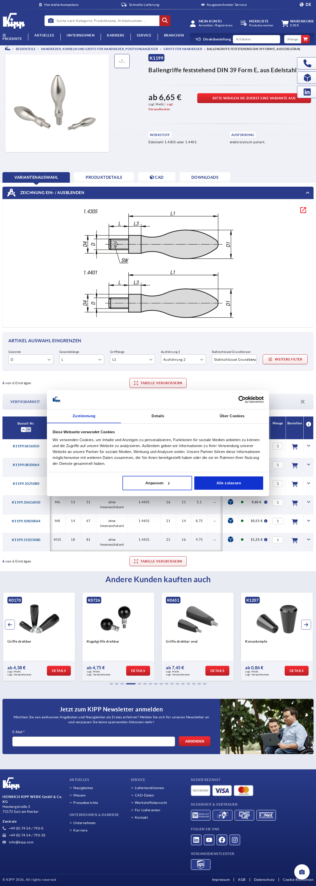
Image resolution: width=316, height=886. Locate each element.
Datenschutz (264, 879)
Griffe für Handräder (182, 49)
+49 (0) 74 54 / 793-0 (25, 828)
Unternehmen (81, 35)
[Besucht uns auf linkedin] (196, 839)
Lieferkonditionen (149, 788)
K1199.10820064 (26, 521)
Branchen (174, 35)
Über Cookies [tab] (232, 416)
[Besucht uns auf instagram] (234, 839)
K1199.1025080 (26, 484)
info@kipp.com (20, 842)
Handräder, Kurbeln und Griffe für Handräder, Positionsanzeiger (99, 49)
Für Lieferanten (147, 810)
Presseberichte (85, 803)
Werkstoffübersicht (151, 803)
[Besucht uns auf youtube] (209, 839)
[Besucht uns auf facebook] (222, 839)
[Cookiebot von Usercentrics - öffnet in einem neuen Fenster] (242, 399)
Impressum (221, 879)
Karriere (115, 35)
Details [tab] (158, 416)
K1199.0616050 (26, 446)
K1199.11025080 (26, 540)
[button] (111, 684)
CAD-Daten (144, 795)
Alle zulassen (229, 483)
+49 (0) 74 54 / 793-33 (26, 835)
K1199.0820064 (26, 465)
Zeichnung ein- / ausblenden (51, 192)
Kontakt (141, 817)
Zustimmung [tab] (84, 416)
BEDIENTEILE (25, 49)
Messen (79, 795)
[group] (39, 637)
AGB (242, 879)
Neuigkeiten (83, 788)
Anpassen (154, 483)
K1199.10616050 (26, 502)
